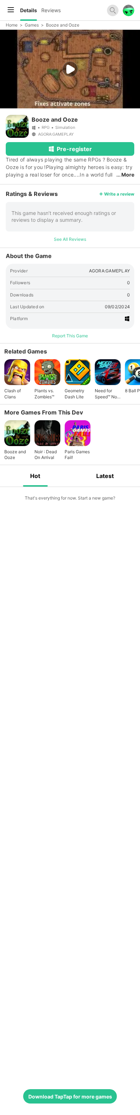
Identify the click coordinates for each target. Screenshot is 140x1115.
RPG (46, 127)
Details (28, 10)
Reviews (51, 10)
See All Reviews (70, 239)
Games (32, 25)
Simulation (65, 127)
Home (12, 25)
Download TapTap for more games (70, 1096)
